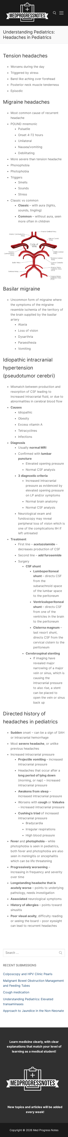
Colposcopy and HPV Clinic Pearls (27, 974)
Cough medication (16, 992)
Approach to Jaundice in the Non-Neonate (33, 1011)
